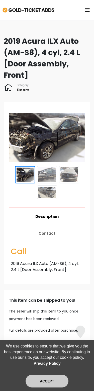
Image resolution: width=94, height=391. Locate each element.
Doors (23, 90)
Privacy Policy (47, 363)
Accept (47, 381)
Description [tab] (47, 216)
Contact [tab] (47, 233)
